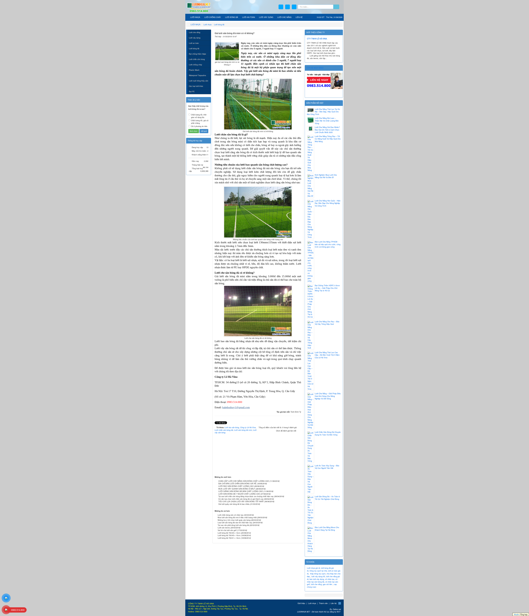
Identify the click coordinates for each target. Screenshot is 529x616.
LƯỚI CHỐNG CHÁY (212, 17)
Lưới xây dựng (194, 37)
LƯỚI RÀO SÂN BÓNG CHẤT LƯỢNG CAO (236, 486)
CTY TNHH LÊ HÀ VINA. (317, 39)
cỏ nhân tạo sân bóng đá (322, 580)
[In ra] (295, 36)
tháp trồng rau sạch (318, 573)
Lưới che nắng (194, 32)
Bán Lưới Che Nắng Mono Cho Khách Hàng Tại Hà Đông (327, 528)
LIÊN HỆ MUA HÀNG (314, 67)
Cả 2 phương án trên (199, 126)
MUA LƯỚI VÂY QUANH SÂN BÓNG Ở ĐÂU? (236, 488)
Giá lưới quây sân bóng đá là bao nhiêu (233, 504)
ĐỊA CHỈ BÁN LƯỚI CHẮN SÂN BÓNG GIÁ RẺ (237, 483)
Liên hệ (333, 603)
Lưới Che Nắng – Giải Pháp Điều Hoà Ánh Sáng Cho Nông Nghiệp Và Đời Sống (328, 396)
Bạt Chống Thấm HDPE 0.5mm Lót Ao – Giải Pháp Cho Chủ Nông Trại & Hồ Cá (327, 288)
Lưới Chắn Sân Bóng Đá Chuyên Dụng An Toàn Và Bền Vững (328, 433)
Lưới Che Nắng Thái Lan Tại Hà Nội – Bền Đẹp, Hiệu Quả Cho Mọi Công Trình (323, 112)
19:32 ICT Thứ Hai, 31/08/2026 (329, 17)
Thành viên (323, 603)
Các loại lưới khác (196, 86)
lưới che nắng (316, 584)
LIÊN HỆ (299, 17)
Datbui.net (337, 609)
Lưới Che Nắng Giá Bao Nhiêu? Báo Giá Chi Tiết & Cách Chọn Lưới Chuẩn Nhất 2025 (327, 130)
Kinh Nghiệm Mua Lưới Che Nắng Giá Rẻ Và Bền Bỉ (326, 176)
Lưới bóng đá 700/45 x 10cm (229, 535)
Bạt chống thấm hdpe (197, 54)
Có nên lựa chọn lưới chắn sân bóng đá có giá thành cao (240, 499)
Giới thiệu (301, 603)
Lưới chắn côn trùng (197, 59)
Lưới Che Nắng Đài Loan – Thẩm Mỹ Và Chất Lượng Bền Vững (327, 120)
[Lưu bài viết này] (299, 36)
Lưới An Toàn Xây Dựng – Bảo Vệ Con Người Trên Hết (327, 466)
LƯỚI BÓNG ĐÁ (231, 17)
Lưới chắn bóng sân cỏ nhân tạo (230, 515)
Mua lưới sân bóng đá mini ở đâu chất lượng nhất (237, 517)
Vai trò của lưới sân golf (227, 530)
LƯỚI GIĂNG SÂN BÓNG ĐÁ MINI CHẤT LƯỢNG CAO (240, 491)
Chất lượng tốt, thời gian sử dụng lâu (198, 116)
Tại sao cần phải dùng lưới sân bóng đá (233, 525)
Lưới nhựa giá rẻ (313, 568)
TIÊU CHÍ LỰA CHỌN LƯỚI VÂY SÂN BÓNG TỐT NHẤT (241, 501)
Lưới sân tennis (224, 527)
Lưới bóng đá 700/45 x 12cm (229, 533)
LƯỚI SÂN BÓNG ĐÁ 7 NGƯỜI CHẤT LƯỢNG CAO (239, 493)
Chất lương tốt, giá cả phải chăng (199, 121)
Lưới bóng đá (194, 48)
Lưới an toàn (194, 43)
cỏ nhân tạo (329, 579)
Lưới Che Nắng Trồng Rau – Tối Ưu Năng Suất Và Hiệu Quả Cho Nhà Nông (328, 139)
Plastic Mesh (194, 70)
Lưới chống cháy (195, 64)
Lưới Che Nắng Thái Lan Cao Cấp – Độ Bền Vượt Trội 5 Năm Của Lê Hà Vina (327, 355)
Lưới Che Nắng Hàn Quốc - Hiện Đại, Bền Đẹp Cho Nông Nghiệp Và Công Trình (327, 203)
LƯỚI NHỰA (195, 17)
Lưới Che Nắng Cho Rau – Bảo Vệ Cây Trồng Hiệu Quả (327, 322)
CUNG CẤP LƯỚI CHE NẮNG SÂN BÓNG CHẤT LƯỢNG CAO (243, 481)
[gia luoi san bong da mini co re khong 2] (227, 51)
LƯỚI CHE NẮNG (284, 17)
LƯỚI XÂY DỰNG (266, 17)
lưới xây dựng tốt (318, 576)
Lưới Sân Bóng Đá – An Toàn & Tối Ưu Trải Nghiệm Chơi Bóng (327, 497)
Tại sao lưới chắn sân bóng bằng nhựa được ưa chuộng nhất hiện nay (246, 496)
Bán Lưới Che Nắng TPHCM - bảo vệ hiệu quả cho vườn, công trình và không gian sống (327, 244)
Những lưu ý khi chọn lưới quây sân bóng (234, 520)
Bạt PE (192, 91)
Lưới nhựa (312, 603)
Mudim (516, 614)
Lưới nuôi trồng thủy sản (198, 80)
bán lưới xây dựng (317, 579)
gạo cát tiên (327, 584)
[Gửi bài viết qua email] (291, 36)
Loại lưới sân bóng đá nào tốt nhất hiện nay (235, 522)
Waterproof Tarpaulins (197, 75)
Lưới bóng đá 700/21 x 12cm (229, 538)
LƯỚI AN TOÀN (248, 17)
